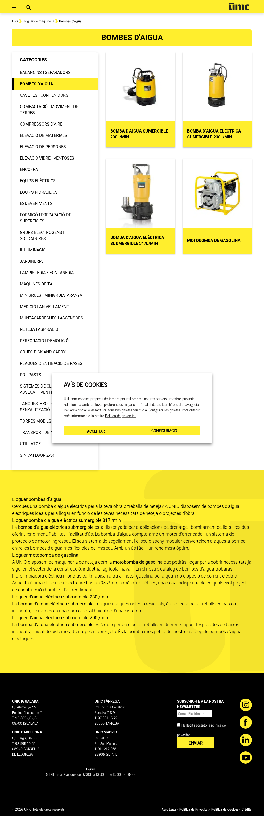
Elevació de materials (43, 135)
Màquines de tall (38, 284)
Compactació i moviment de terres (49, 109)
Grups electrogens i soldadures (42, 235)
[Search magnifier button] (28, 7)
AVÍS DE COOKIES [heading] (85, 384)
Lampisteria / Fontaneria (47, 272)
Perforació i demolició (44, 340)
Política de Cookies (224, 809)
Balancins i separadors (45, 72)
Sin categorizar (37, 455)
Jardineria (31, 261)
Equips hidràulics (39, 192)
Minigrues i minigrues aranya (51, 295)
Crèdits (246, 809)
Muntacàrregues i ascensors (51, 318)
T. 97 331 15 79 (106, 718)
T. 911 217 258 (105, 749)
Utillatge (30, 443)
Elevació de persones (43, 146)
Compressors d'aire (41, 124)
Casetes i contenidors (44, 95)
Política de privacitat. (120, 416)
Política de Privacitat (193, 809)
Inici (15, 21)
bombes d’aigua (46, 548)
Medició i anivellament (44, 306)
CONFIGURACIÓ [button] (164, 430)
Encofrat (30, 169)
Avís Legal (169, 809)
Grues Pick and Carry (43, 352)
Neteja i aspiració (39, 329)
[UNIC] (239, 6)
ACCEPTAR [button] (96, 430)
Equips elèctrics (38, 180)
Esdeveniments (36, 203)
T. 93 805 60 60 (24, 718)
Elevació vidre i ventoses (47, 158)
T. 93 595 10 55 (23, 743)
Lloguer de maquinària (38, 21)
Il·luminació (33, 250)
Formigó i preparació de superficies (45, 218)
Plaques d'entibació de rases (51, 363)
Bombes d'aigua (36, 83)
